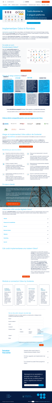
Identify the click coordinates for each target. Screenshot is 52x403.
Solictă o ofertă (26, 276)
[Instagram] (41, 395)
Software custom (30, 332)
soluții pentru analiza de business (23, 143)
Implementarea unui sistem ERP (8, 32)
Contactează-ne (46, 1)
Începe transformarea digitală (26, 114)
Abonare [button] (41, 385)
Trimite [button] (41, 345)
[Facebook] (38, 395)
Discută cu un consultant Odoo (34, 22)
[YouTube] (41, 397)
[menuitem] (5, 5)
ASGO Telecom (25, 200)
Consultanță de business (40, 332)
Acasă (8, 394)
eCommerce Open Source (45, 401)
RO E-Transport (32, 288)
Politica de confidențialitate (37, 342)
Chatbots (21, 331)
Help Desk (9, 396)
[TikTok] (44, 397)
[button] (3, 2)
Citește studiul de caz (13, 203)
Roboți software (39, 330)
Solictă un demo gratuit (26, 70)
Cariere (8, 397)
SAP (29, 329)
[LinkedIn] (44, 395)
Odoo (21, 329)
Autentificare (38, 1)
